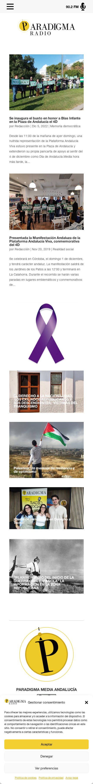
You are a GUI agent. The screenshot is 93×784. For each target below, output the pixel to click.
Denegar (46, 756)
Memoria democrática (65, 126)
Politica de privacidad (51, 777)
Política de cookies (26, 777)
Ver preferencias (46, 768)
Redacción (22, 126)
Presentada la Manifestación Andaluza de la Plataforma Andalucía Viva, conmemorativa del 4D (44, 242)
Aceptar (46, 744)
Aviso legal (72, 777)
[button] (86, 702)
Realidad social (63, 249)
